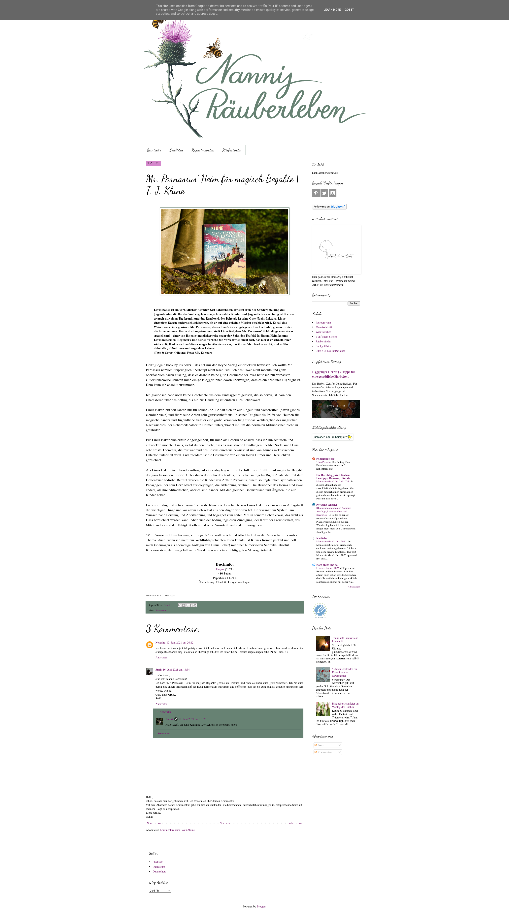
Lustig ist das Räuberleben (330, 351)
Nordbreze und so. (327, 565)
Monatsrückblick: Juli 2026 (331, 541)
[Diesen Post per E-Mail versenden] (180, 605)
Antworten (161, 657)
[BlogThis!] (184, 605)
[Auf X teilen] (187, 605)
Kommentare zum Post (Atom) (177, 830)
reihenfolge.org (325, 459)
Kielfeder (321, 538)
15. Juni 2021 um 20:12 (180, 642)
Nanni (169, 719)
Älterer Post (295, 823)
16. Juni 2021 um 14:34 (176, 669)
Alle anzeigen (354, 586)
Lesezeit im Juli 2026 (328, 568)
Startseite (154, 150)
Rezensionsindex (202, 150)
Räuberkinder (232, 150)
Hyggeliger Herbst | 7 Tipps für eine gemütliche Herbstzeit (333, 374)
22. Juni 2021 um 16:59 (192, 719)
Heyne (220, 569)
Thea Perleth (323, 462)
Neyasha (160, 642)
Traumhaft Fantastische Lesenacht (345, 639)
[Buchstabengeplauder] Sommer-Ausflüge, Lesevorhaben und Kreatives (333, 511)
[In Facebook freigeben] (191, 605)
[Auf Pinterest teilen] (195, 605)
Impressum (159, 867)
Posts (320, 745)
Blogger (261, 906)
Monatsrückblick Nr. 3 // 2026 (333, 481)
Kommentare (324, 752)
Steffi (158, 669)
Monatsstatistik (324, 327)
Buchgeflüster (323, 346)
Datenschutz (159, 871)
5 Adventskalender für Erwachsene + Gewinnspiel (344, 672)
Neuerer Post (154, 823)
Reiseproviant (323, 322)
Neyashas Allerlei (326, 504)
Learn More (332, 9)
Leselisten (176, 150)
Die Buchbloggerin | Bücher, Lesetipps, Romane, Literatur (334, 476)
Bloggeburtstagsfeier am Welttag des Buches (345, 705)
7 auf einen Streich (326, 336)
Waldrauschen (323, 332)
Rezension (161, 610)
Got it (349, 9)
